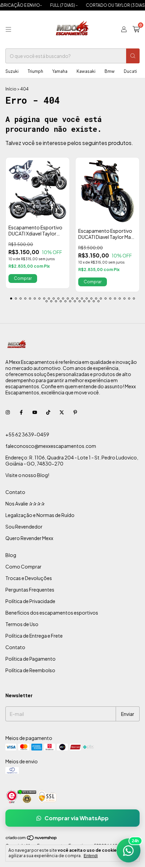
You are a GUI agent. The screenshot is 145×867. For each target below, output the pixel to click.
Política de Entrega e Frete (34, 636)
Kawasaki (86, 71)
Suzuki (12, 71)
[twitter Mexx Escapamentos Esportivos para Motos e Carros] (61, 412)
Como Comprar (23, 566)
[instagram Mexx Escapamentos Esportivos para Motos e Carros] (7, 412)
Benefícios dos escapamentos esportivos (51, 613)
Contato (15, 492)
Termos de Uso (21, 624)
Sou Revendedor (23, 526)
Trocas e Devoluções (28, 578)
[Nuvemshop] (31, 839)
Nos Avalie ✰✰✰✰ (25, 503)
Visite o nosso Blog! (27, 475)
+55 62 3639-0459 (27, 434)
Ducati (130, 71)
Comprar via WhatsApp (77, 818)
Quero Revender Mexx (29, 538)
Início (11, 88)
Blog (10, 555)
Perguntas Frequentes (29, 589)
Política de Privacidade (30, 601)
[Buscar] (133, 55)
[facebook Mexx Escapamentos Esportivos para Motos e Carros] (21, 412)
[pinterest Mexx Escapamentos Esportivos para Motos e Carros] (75, 412)
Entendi (91, 855)
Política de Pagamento (30, 659)
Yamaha (59, 71)
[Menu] (8, 29)
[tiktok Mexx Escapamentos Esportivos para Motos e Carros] (48, 412)
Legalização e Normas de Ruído (40, 515)
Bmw (110, 71)
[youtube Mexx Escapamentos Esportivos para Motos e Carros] (34, 412)
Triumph (35, 71)
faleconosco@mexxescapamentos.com (50, 446)
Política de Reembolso (30, 670)
